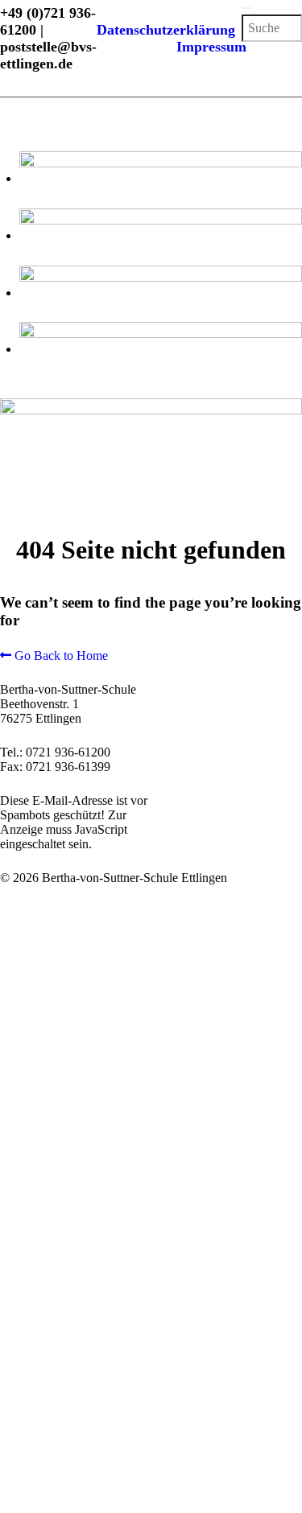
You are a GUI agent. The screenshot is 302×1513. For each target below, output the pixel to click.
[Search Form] (246, 8)
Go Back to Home (59, 655)
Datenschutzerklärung (170, 30)
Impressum (211, 47)
